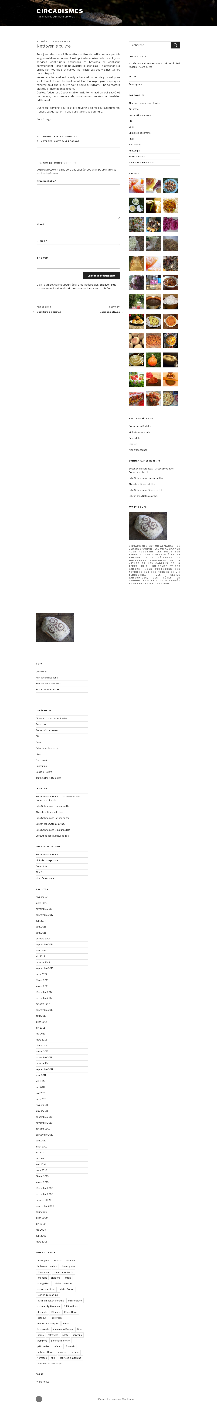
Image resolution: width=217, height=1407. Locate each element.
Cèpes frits (134, 438)
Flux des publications (47, 677)
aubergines (43, 1260)
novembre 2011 (44, 1057)
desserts (42, 1312)
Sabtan (132, 496)
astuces (47, 141)
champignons (68, 1266)
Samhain (70, 1346)
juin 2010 (40, 1152)
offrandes (53, 1335)
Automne (134, 109)
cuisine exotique (46, 1289)
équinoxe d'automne (70, 1357)
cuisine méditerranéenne (50, 1300)
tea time (74, 1352)
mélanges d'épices (63, 1329)
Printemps (134, 150)
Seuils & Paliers (137, 156)
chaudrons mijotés (63, 1272)
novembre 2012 (44, 998)
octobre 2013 (43, 962)
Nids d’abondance (138, 449)
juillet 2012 (41, 1021)
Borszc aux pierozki (139, 472)
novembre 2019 (44, 908)
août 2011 (41, 1075)
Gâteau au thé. (155, 490)
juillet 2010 (41, 1146)
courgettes (43, 1283)
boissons (70, 1260)
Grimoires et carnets (140, 132)
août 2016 (41, 926)
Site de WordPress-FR (48, 689)
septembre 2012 (44, 1010)
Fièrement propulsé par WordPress (115, 1399)
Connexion (41, 671)
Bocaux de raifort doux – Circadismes (148, 468)
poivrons (77, 1335)
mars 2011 (41, 1099)
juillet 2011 (41, 1081)
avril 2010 (41, 1164)
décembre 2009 (44, 1188)
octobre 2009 (43, 1200)
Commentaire (46, 181)
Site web (42, 257)
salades (58, 1346)
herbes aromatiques (48, 1323)
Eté (130, 121)
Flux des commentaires (48, 683)
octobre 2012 (43, 1004)
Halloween (56, 1317)
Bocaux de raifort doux (141, 426)
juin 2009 (41, 1223)
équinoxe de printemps (49, 1363)
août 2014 (41, 950)
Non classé (135, 144)
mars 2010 (41, 1170)
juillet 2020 (41, 903)
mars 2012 (41, 1039)
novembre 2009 (44, 1194)
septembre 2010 (45, 1134)
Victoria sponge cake (140, 432)
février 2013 (42, 980)
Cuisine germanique (47, 1295)
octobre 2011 (43, 1063)
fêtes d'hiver (71, 1312)
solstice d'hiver (45, 1352)
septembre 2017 (44, 915)
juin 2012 (40, 1027)
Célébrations (71, 1306)
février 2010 (42, 1176)
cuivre (58, 141)
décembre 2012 (44, 992)
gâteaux (41, 1317)
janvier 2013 (42, 986)
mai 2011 (40, 1087)
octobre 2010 (43, 1128)
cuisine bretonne (63, 1283)
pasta (65, 1335)
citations (55, 1277)
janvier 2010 (42, 1182)
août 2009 (41, 1212)
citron (67, 1277)
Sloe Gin (133, 444)
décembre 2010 (44, 1117)
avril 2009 (41, 1235)
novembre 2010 (44, 1122)
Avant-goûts (135, 84)
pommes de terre (60, 1340)
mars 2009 (41, 1241)
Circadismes (60, 11)
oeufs (40, 1335)
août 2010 (41, 1140)
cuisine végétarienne (48, 1306)
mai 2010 (40, 1158)
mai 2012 (40, 1033)
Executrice (41, 835)
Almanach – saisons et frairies (144, 103)
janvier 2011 (42, 1110)
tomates (42, 1357)
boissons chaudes (47, 1266)
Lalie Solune (135, 478)
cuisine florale (66, 1289)
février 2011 (42, 1105)
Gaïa (131, 126)
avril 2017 (41, 920)
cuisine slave (75, 1300)
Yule (53, 1357)
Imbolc (66, 1323)
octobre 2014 (43, 938)
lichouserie (43, 1329)
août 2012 (41, 1015)
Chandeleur (43, 1272)
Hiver (131, 138)
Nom (40, 224)
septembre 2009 (45, 1206)
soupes (62, 1352)
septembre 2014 (44, 944)
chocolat (42, 1277)
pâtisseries (43, 1346)
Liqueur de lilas (155, 478)
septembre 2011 (44, 1069)
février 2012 (42, 1045)
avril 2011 (40, 1093)
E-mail (42, 241)
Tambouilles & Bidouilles (59, 137)
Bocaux (58, 1260)
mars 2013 (41, 974)
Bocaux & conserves (140, 115)
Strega (65, 41)
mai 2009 (41, 1229)
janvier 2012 (42, 1051)
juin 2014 (40, 956)
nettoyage (72, 141)
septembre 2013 (44, 968)
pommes (42, 1340)
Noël (79, 1329)
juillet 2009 (42, 1217)
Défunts (55, 1312)
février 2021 (42, 897)
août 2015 (41, 932)
